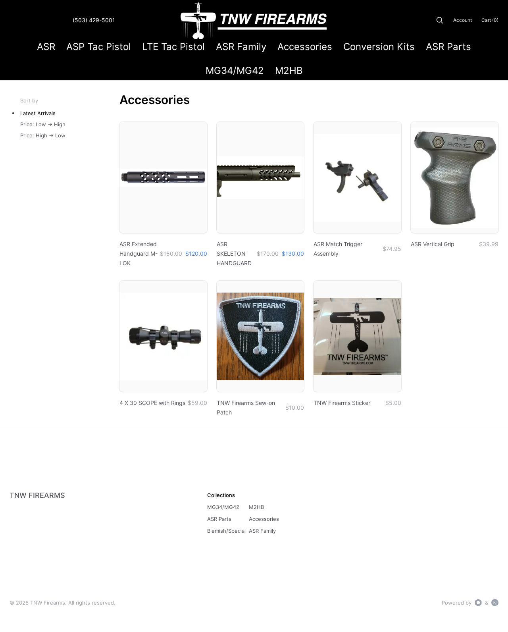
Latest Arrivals (38, 113)
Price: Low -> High (42, 124)
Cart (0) (489, 20)
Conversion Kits (379, 46)
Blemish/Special (226, 531)
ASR (46, 46)
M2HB (289, 70)
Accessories (304, 46)
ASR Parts (448, 46)
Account (462, 20)
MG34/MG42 (235, 70)
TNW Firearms (37, 495)
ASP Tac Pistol (98, 46)
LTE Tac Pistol (173, 46)
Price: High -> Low (42, 135)
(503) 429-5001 (94, 20)
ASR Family (241, 46)
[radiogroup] (69, 124)
